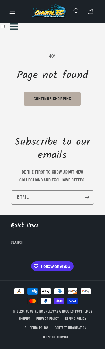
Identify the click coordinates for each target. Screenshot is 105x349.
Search (17, 242)
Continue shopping (53, 99)
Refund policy (75, 319)
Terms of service (56, 337)
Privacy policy (47, 319)
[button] (12, 11)
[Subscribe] (87, 197)
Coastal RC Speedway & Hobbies (50, 311)
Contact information (70, 328)
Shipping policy (36, 328)
